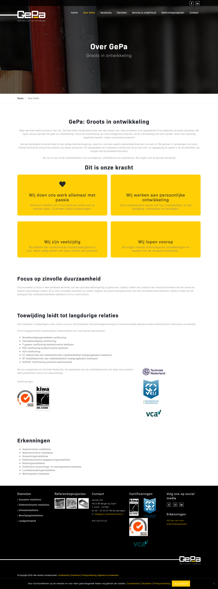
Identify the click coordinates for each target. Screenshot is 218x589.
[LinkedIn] (197, 3)
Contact (193, 12)
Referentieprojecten (172, 12)
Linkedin (181, 505)
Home (74, 12)
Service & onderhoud (144, 12)
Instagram (175, 505)
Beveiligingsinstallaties (31, 515)
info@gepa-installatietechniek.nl (108, 513)
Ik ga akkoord (181, 583)
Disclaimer (75, 575)
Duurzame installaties (30, 499)
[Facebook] (192, 3)
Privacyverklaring (89, 575)
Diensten (122, 12)
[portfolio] (59, 503)
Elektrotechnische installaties (34, 504)
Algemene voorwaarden (108, 575)
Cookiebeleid (63, 575)
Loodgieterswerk (27, 520)
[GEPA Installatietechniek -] (31, 16)
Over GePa (89, 12)
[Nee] (214, 583)
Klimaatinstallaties (28, 510)
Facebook (169, 505)
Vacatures (106, 12)
